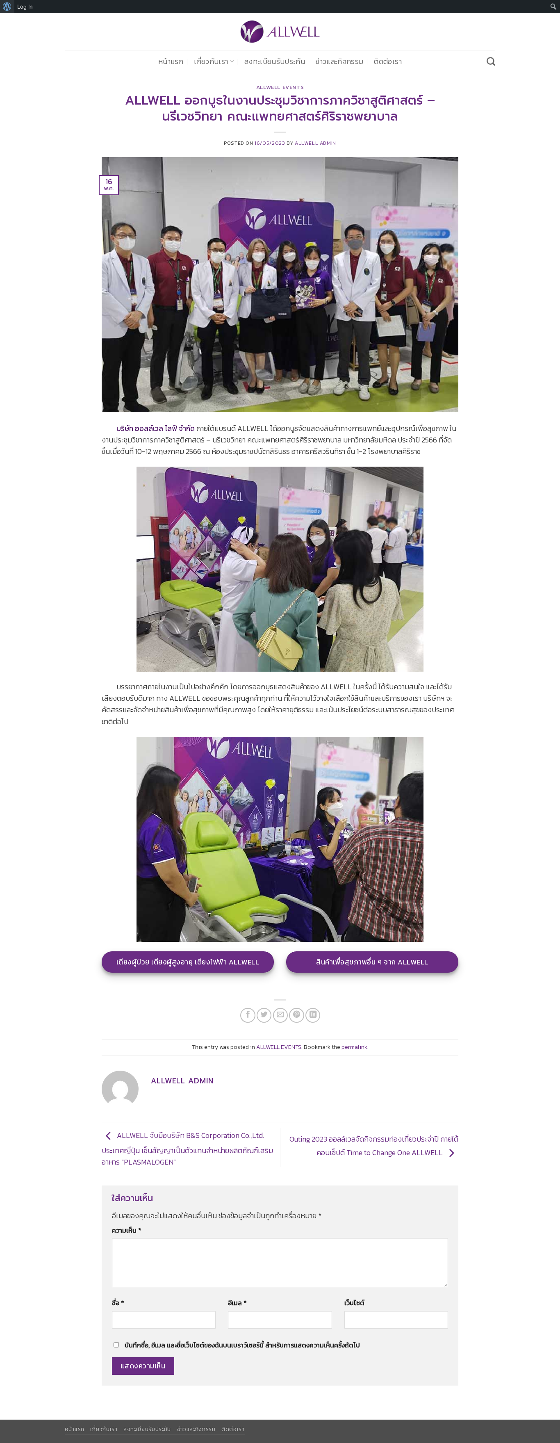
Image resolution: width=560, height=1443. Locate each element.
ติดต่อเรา (387, 61)
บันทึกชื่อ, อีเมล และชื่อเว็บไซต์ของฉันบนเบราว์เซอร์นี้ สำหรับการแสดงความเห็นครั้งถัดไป (242, 1345)
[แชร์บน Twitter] (264, 1015)
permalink (354, 1047)
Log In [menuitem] (25, 6)
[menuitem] (7, 6)
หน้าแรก (170, 61)
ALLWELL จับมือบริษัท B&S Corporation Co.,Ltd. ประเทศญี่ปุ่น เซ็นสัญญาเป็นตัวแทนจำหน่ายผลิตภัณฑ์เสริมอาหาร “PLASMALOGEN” (187, 1148)
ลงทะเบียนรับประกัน (274, 61)
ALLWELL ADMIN (315, 143)
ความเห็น (126, 1230)
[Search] (491, 61)
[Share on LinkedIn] (312, 1015)
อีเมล (237, 1303)
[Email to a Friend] (280, 1015)
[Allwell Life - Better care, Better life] (280, 31)
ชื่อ (118, 1303)
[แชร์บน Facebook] (247, 1015)
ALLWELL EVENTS (280, 87)
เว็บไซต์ (354, 1303)
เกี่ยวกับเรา (211, 61)
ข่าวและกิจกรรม (339, 61)
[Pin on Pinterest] (296, 1015)
